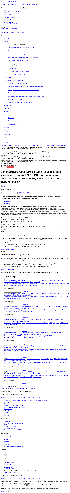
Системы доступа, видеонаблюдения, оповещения (23, 93)
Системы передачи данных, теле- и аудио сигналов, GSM (26, 96)
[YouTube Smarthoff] (5, 459)
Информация (8, 115)
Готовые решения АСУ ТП (16, 74)
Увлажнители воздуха (15, 99)
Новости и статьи (9, 443)
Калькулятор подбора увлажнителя (15, 405)
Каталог (6, 41)
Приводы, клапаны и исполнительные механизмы (23, 90)
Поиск (3, 8)
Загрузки (11, 118)
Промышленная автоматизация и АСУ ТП (21, 47)
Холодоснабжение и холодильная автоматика (22, 54)
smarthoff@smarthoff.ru (11, 24)
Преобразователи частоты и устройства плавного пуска (25, 86)
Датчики (10, 77)
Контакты (7, 127)
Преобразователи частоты (12, 428)
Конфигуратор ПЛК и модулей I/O (15, 407)
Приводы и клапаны (10, 426)
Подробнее (4, 491)
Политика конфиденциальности (30, 397)
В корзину (21, 192)
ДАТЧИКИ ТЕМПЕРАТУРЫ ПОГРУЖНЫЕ (54, 145)
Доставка (7, 108)
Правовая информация (15, 121)
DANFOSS (35, 145)
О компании (8, 105)
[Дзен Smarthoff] (5, 456)
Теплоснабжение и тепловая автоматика (20, 51)
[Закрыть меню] (6, 27)
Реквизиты (11, 124)
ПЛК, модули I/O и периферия (17, 83)
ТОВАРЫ (28, 145)
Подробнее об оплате (7, 249)
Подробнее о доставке (7, 269)
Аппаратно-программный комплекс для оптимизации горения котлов (26, 400)
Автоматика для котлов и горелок (18, 71)
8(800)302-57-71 (9, 22)
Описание (7, 201)
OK (9, 491)
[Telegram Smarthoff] (5, 453)
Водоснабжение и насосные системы (19, 60)
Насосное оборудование (15, 80)
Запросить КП (29, 192)
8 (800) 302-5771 (6, 388)
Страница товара (18, 145)
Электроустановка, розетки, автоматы (20, 102)
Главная (6, 38)
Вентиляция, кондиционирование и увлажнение (23, 57)
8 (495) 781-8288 (16, 388)
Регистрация (8, 19)
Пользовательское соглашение (10, 397)
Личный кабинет (9, 17)
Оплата (6, 111)
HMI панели (12, 68)
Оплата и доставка (10, 203)
